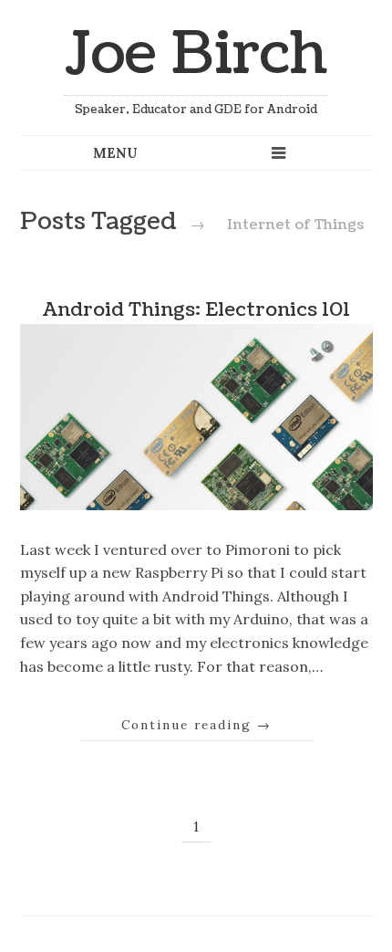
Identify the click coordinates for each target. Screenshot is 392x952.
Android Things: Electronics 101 (196, 310)
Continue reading (196, 725)
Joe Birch (196, 54)
